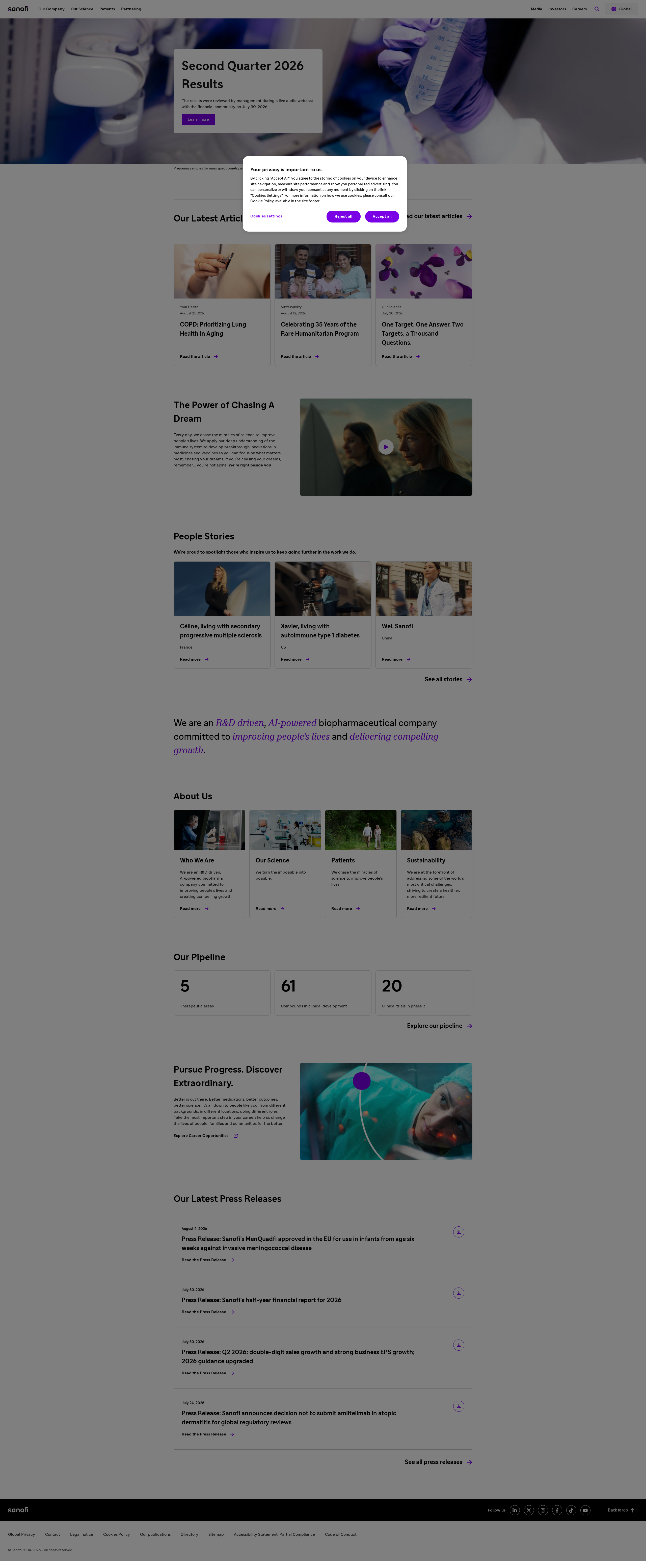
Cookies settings (266, 216)
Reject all (344, 216)
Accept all (382, 216)
